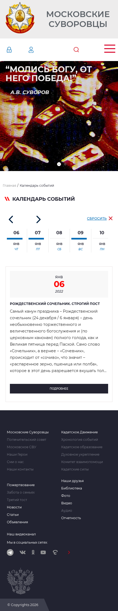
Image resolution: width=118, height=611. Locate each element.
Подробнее (59, 388)
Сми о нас (15, 462)
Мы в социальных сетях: (27, 542)
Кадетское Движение (79, 432)
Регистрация (39, 50)
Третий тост (17, 500)
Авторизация (17, 50)
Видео (66, 503)
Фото (65, 495)
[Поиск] (76, 50)
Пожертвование (21, 485)
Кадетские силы (75, 469)
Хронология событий (79, 439)
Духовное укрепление (80, 454)
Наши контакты (20, 469)
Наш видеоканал (21, 534)
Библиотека (71, 488)
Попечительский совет (26, 439)
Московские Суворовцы (78, 19)
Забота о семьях (21, 492)
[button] (59, 164)
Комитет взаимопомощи (82, 462)
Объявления (17, 522)
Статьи (13, 514)
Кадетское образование (81, 447)
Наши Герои (17, 454)
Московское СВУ (21, 447)
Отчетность (71, 518)
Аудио (66, 510)
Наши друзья (72, 481)
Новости (14, 507)
